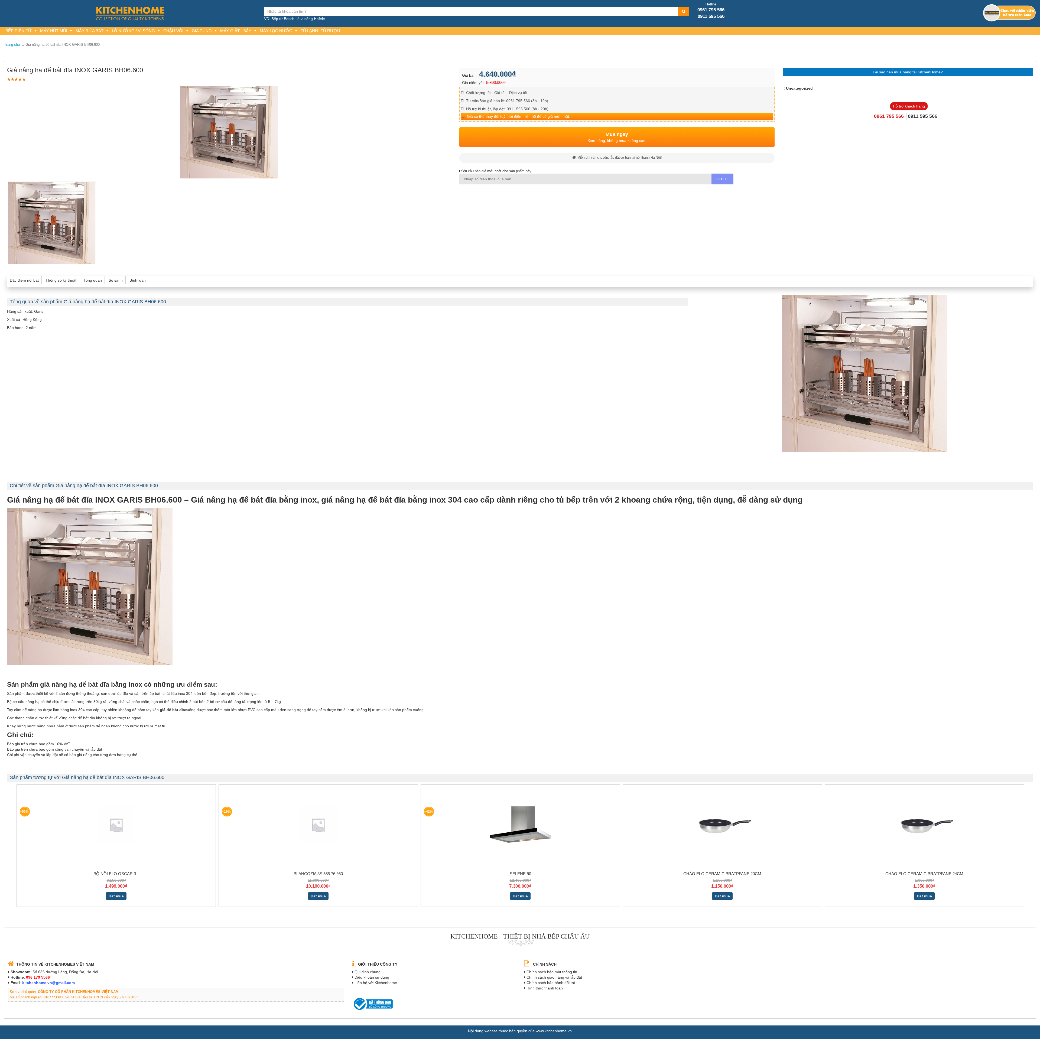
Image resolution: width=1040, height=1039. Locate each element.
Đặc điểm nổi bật (24, 280)
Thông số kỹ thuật (61, 280)
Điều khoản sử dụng (372, 977)
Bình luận (137, 280)
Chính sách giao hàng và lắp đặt (554, 977)
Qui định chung (368, 972)
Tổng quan (92, 280)
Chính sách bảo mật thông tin (551, 972)
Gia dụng (202, 30)
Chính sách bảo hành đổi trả (550, 983)
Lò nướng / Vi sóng (133, 30)
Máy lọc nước (276, 30)
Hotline (711, 4)
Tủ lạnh (309, 30)
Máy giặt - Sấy (235, 30)
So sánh (116, 280)
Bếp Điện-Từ (18, 30)
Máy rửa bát (89, 30)
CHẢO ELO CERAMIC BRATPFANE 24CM (924, 873)
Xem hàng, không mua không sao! (616, 137)
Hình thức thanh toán (544, 988)
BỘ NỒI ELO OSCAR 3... (116, 873)
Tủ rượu (330, 30)
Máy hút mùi (53, 30)
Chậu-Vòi (173, 30)
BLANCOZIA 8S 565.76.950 (318, 873)
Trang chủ (12, 45)
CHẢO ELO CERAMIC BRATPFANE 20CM (722, 873)
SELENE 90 (520, 873)
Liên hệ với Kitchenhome (376, 983)
